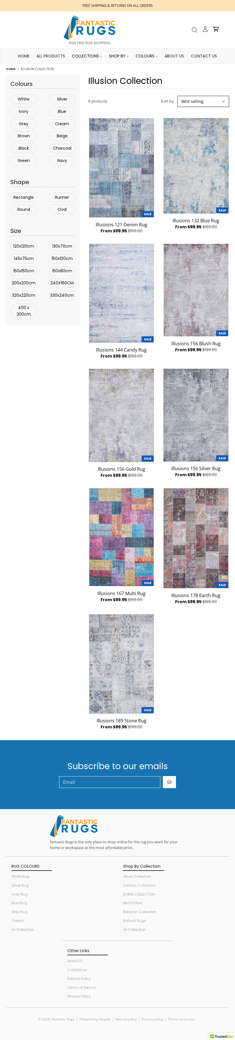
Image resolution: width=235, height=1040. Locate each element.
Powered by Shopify (95, 1019)
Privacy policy (152, 1019)
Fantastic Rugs (63, 1019)
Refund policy (126, 1019)
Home (10, 69)
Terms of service (181, 1019)
